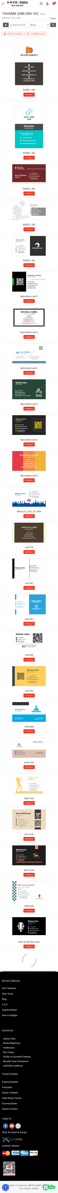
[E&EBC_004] (29, 174)
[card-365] (29, 640)
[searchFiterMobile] (6, 25)
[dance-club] (29, 855)
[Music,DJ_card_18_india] (29, 497)
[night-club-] (29, 784)
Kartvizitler (7, 1087)
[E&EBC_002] (29, 124)
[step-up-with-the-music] (29, 927)
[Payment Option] (29, 1153)
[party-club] (29, 748)
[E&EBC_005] (29, 61)
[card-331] (29, 676)
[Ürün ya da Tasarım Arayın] (53, 25)
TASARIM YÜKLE (37, 34)
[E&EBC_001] (29, 246)
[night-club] (29, 891)
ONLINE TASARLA (15, 34)
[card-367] (29, 568)
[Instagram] (18, 1126)
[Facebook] (5, 1126)
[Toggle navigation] (4, 3)
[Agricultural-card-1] (29, 282)
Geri (53, 18)
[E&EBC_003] (29, 210)
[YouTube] (12, 1126)
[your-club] (29, 819)
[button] (5, 1187)
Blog (4, 999)
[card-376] (29, 533)
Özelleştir (29, 94)
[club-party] (29, 712)
